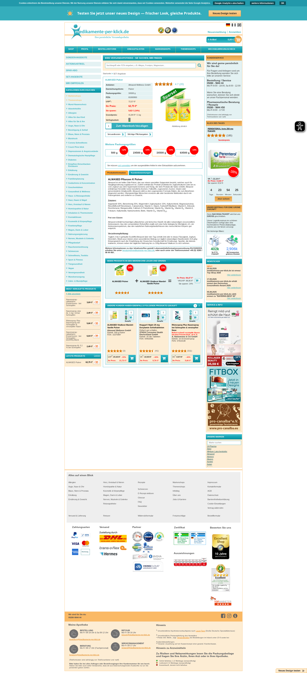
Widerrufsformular (145, 516)
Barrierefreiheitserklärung (218, 499)
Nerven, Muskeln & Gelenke (115, 499)
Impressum (212, 482)
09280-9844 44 (74, 617)
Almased (210, 454)
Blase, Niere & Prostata (78, 491)
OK (282, 3)
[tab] (195, 305)
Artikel (213, 39)
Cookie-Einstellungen (217, 504)
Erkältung (72, 495)
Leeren (97, 356)
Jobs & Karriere (179, 499)
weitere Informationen (263, 3)
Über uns (177, 495)
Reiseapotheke (109, 504)
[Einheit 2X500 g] (138, 152)
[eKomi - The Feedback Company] (161, 30)
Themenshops (179, 487)
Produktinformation (116, 173)
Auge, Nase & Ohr (76, 487)
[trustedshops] (168, 30)
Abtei (209, 449)
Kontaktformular (214, 487)
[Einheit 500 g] (115, 152)
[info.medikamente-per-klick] (236, 615)
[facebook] (224, 615)
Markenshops (179, 482)
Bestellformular (214, 516)
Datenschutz (213, 495)
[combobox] (150, 65)
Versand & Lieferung (77, 516)
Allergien (72, 482)
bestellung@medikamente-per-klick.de (84, 639)
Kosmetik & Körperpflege (114, 491)
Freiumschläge (179, 516)
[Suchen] (199, 65)
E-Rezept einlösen (146, 493)
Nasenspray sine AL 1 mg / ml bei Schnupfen (73, 313)
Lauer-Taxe (200, 631)
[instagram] (230, 615)
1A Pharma (211, 446)
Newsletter (142, 506)
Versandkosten (183, 638)
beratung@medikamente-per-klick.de (138, 250)
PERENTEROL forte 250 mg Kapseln (220, 130)
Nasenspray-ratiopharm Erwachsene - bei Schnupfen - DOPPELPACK (73, 336)
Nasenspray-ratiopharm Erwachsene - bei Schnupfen (73, 302)
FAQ (140, 502)
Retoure (106, 516)
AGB (210, 491)
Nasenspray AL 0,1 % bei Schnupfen (74, 346)
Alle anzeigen (73, 294)
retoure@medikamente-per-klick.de (136, 635)
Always (210, 459)
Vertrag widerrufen (215, 508)
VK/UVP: (182, 281)
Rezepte (141, 482)
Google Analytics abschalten (229, 3)
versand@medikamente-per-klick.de (136, 648)
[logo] (99, 32)
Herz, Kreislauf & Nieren (113, 482)
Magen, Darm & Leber (112, 495)
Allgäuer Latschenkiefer (217, 451)
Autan (209, 464)
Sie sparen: (184, 284)
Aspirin (210, 462)
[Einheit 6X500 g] (185, 152)
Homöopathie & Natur (112, 487)
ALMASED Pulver (73, 362)
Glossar (141, 498)
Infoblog (176, 491)
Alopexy (210, 457)
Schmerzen (143, 489)
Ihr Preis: (181, 278)
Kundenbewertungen (141, 173)
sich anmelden (124, 165)
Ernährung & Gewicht (77, 499)
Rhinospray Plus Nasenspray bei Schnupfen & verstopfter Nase (73, 324)
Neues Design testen (225, 13)
